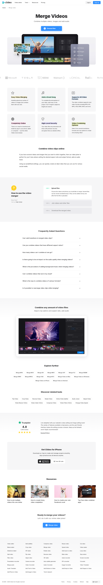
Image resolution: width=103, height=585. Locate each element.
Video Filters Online (66, 403)
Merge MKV (51, 372)
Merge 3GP (61, 372)
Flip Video (15, 399)
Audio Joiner (76, 399)
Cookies (75, 581)
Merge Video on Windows (81, 376)
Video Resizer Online (21, 403)
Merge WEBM (83, 372)
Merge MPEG (29, 376)
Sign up (97, 2)
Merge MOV (30, 372)
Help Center (19, 202)
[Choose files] (60, 28)
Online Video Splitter (62, 399)
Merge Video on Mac (64, 376)
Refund (82, 581)
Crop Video (25, 399)
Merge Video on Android (60, 380)
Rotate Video (48, 399)
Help (87, 581)
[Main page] (7, 2)
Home (4, 7)
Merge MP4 (19, 372)
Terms (62, 581)
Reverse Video (36, 399)
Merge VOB (40, 376)
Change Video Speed (81, 403)
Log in (89, 2)
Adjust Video (87, 399)
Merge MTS (50, 376)
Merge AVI (41, 372)
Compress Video (51, 403)
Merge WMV (17, 376)
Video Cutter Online (37, 403)
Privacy (69, 581)
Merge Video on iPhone (42, 380)
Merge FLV (72, 372)
